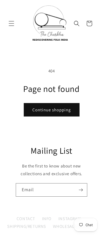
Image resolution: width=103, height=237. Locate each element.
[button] (11, 23)
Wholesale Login (71, 226)
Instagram (69, 218)
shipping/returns (26, 226)
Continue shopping (51, 109)
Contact (26, 218)
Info (47, 218)
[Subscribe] (80, 190)
